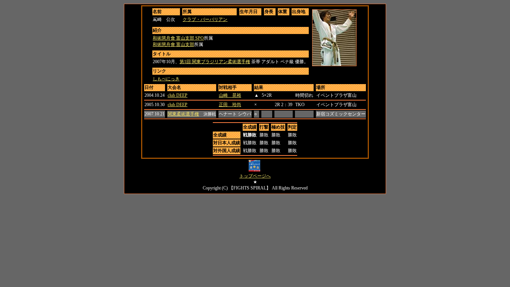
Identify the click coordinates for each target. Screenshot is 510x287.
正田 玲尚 (230, 104)
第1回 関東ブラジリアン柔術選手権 (215, 61)
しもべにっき (166, 78)
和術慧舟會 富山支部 (173, 44)
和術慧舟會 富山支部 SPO (178, 38)
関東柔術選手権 (183, 114)
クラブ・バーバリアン (205, 19)
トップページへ (255, 176)
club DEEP (177, 95)
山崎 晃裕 (230, 95)
